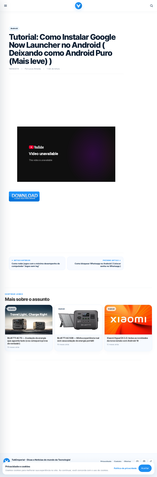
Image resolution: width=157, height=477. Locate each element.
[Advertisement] (66, 101)
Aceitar (145, 468)
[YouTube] (137, 461)
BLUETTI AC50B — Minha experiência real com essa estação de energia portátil (78, 339)
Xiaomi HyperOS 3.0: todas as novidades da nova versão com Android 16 (127, 339)
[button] (5, 6)
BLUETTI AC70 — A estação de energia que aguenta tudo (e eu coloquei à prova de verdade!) (27, 341)
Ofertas (127, 461)
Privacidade (106, 461)
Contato (117, 461)
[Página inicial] (78, 5)
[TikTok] (151, 461)
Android (14, 28)
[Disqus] (78, 403)
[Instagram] (144, 461)
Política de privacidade (125, 468)
